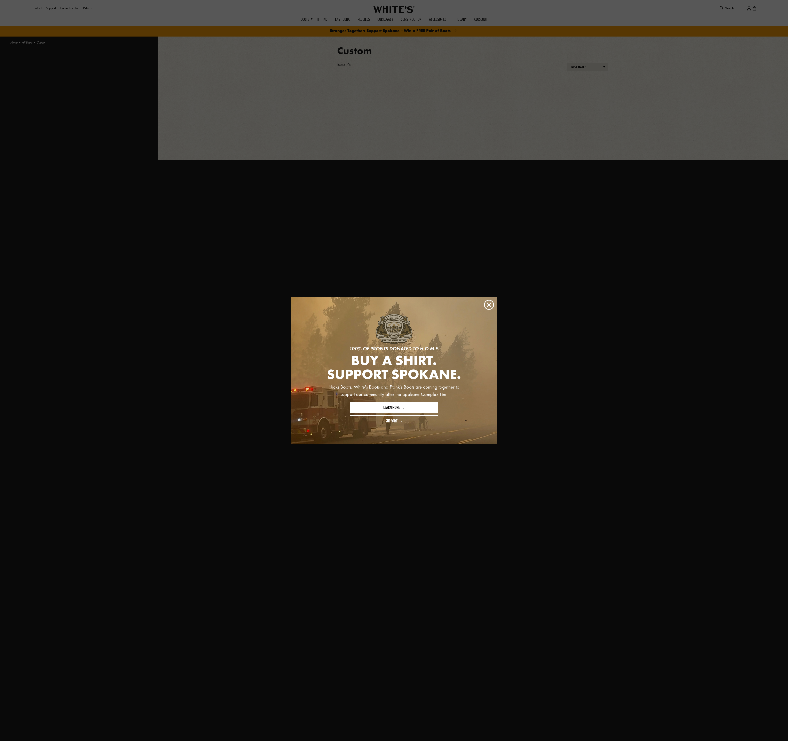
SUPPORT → (394, 421)
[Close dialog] (489, 304)
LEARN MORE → (394, 408)
